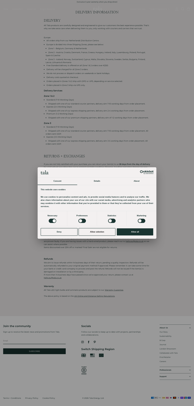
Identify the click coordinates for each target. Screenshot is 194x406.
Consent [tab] (57, 181)
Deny (59, 232)
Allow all (135, 232)
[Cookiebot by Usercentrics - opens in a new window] (141, 172)
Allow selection (97, 232)
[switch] (82, 221)
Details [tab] (97, 181)
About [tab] (136, 181)
